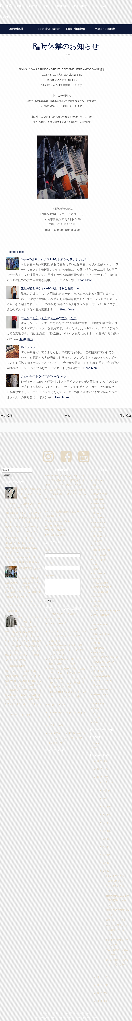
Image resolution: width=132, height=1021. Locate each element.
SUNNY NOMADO (102, 689)
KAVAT (96, 606)
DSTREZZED (100, 554)
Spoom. (97, 685)
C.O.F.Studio (99, 517)
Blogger (28, 714)
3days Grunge (56, 678)
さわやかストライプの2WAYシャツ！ (45, 376)
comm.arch (99, 522)
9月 (105, 806)
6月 (105, 830)
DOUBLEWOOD (101, 550)
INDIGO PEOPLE (102, 587)
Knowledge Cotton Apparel (106, 610)
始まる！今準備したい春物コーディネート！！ (117, 930)
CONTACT (100, 5)
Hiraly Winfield (100, 582)
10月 (105, 798)
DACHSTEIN (99, 527)
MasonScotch (105, 29)
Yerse (96, 708)
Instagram (80, 5)
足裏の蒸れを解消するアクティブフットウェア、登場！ (29, 494)
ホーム (66, 415)
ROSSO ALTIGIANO (103, 661)
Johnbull (16, 29)
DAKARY (97, 531)
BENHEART (99, 503)
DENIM (97, 545)
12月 (105, 782)
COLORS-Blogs (13, 17)
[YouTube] (84, 456)
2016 (100, 985)
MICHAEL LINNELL (103, 634)
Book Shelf (98, 508)
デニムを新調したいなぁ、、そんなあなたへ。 (117, 964)
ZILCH (96, 717)
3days (52, 631)
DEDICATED (99, 536)
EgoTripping (75, 29)
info (95, 747)
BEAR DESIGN (100, 494)
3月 (105, 854)
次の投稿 (6, 415)
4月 (105, 846)
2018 (100, 777)
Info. (46, 5)
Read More (85, 280)
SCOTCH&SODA (102, 666)
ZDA (95, 713)
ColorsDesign (55, 712)
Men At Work (55, 733)
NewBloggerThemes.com (86, 1018)
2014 (100, 1001)
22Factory (98, 480)
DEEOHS (98, 540)
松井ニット (99, 722)
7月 (105, 822)
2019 (100, 769)
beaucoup (98, 499)
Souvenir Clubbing (102, 680)
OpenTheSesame (58, 645)
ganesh (97, 578)
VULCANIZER (100, 699)
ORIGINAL (98, 647)
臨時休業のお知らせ (66, 46)
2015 (100, 993)
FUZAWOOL (99, 573)
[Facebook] (66, 456)
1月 (105, 870)
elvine (96, 564)
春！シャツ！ (29, 347)
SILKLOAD (98, 671)
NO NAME (98, 638)
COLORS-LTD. (52, 618)
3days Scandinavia (58, 659)
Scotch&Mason (49, 29)
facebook (62, 5)
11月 (105, 790)
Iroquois (97, 596)
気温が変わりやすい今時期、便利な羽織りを (50, 288)
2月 (105, 862)
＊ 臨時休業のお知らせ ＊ (19, 666)
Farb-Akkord (55, 691)
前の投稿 (125, 415)
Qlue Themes (51, 1018)
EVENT (97, 568)
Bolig (51, 668)
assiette (97, 489)
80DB (96, 485)
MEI (95, 629)
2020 (100, 761)
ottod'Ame (98, 652)
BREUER (98, 513)
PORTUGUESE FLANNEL (106, 657)
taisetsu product (101, 694)
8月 (105, 814)
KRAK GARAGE (101, 615)
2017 (100, 977)
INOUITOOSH (100, 592)
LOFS (96, 620)
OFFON (97, 643)
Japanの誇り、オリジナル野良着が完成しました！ (54, 259)
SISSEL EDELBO (102, 675)
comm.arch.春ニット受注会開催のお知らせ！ (117, 900)
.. (94, 475)
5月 (105, 838)
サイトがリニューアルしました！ (22, 538)
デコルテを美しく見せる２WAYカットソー (48, 317)
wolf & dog (98, 703)
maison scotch (100, 624)
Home (33, 5)
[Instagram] (48, 456)
